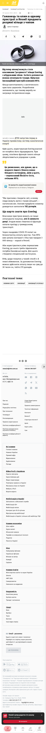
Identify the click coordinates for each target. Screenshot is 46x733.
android (9, 664)
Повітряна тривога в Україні (16, 483)
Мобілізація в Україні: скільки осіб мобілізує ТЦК (23, 516)
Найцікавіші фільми (13, 551)
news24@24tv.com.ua (10, 369)
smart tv (9, 670)
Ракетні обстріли (12, 474)
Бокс (7, 610)
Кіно (8, 548)
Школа (8, 575)
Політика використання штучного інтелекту (10, 429)
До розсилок (14, 650)
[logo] (13, 3)
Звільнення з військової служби (17, 502)
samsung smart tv (23, 670)
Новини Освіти (12, 570)
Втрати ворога (11, 492)
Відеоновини (10, 458)
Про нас (5, 400)
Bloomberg (15, 31)
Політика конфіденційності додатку (12, 434)
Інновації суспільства (18, 9)
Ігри (26, 430)
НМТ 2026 (9, 578)
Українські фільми (12, 554)
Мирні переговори (12, 480)
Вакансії (27, 416)
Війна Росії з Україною (15, 471)
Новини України (11, 452)
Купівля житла (11, 597)
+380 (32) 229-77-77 (15, 700)
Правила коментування (32, 405)
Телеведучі (6, 415)
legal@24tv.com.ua (28, 702)
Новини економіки (14, 523)
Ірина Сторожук (13, 26)
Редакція (5, 404)
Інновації (5, 9)
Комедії (8, 560)
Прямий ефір (10, 455)
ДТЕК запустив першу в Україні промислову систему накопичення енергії (22, 141)
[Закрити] (41, 715)
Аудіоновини (10, 461)
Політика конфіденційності (12, 425)
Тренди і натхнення (13, 600)
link (26, 377)
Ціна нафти (10, 526)
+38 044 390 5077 (30, 369)
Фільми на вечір (12, 557)
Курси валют (10, 529)
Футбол (8, 613)
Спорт (8, 607)
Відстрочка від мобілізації (15, 513)
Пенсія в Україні (11, 541)
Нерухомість (11, 591)
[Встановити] (23, 718)
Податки (9, 538)
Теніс (8, 616)
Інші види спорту (12, 622)
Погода (8, 464)
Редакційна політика (9, 407)
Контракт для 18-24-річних (15, 510)
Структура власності (31, 419)
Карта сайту (28, 427)
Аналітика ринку (12, 594)
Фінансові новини (12, 532)
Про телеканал (7, 411)
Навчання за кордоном (14, 584)
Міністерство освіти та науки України (19, 572)
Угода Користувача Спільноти (31, 401)
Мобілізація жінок (12, 507)
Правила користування (10, 422)
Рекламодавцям (8, 418)
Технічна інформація (31, 409)
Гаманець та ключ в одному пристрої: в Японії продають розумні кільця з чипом (35, 9)
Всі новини (10, 447)
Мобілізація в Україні (15, 499)
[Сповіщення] (43, 3)
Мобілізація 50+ (11, 504)
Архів (26, 423)
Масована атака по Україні (15, 486)
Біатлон (9, 619)
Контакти (28, 412)
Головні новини (11, 449)
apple (23, 664)
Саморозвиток (11, 581)
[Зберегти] (39, 36)
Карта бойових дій (12, 477)
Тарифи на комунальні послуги (17, 535)
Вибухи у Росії (11, 489)
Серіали (9, 562)
